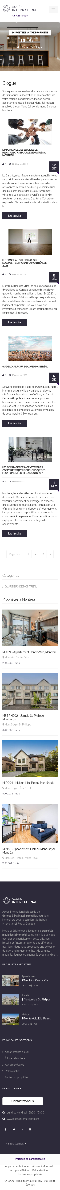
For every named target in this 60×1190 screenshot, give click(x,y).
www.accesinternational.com (23, 1119)
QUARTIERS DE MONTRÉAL (20, 586)
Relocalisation (12, 1071)
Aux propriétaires (14, 1065)
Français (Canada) (15, 1143)
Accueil (25, 47)
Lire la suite (14, 216)
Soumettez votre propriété (30, 32)
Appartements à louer (16, 1052)
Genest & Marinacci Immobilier (19, 916)
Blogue (39, 47)
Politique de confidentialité (30, 1159)
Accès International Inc (28, 1181)
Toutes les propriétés (16, 1077)
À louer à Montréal (14, 1058)
